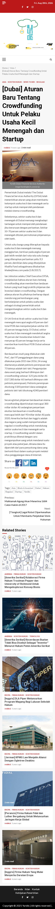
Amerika (8, 574)
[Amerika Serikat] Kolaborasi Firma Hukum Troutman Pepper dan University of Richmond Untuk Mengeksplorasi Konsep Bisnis (27, 553)
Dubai (38, 488)
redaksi (7, 147)
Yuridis (27, 492)
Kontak (36, 889)
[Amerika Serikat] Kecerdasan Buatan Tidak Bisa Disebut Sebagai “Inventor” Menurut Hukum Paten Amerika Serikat (27, 615)
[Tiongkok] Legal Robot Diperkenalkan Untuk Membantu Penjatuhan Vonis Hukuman (29, 514)
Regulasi (41, 82)
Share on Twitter (26, 462)
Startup (18, 492)
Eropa (8, 695)
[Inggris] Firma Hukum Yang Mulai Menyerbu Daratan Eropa (27, 847)
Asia (4, 82)
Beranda (18, 889)
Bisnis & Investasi (25, 488)
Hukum (46, 488)
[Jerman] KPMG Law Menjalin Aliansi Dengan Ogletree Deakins (27, 732)
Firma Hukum (20, 574)
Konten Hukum (15, 82)
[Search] (51, 59)
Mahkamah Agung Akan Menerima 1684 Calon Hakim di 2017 (26, 501)
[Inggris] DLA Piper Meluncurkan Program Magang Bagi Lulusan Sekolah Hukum (27, 674)
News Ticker (29, 82)
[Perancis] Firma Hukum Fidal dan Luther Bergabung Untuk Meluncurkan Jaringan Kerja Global (27, 788)
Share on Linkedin (33, 462)
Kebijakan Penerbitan (26, 892)
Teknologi (34, 636)
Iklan (27, 889)
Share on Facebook (18, 462)
